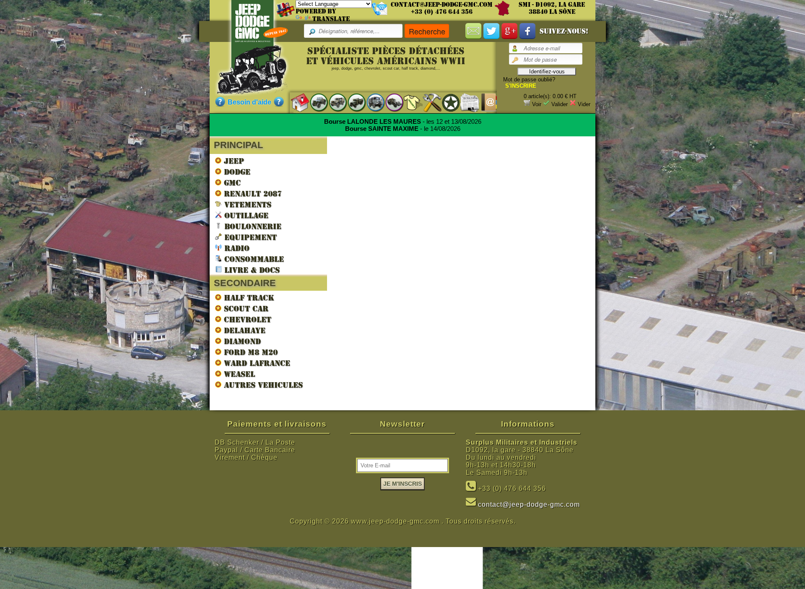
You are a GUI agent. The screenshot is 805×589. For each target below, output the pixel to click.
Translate (331, 18)
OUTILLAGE (245, 215)
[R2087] (371, 102)
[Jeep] (314, 102)
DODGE (235, 172)
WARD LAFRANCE (255, 363)
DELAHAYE (243, 330)
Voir (536, 104)
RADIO (235, 248)
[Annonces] (465, 102)
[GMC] (352, 102)
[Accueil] (295, 102)
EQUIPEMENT (249, 237)
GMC (231, 183)
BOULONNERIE (251, 226)
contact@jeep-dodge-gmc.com (442, 4)
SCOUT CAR (244, 308)
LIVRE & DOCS (251, 270)
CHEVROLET (246, 319)
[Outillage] (427, 102)
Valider (559, 104)
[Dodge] (333, 102)
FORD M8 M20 (249, 352)
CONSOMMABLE (253, 259)
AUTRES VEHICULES (262, 385)
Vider (584, 104)
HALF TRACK (247, 297)
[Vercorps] (409, 102)
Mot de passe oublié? (529, 79)
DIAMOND (241, 341)
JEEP (232, 161)
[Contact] (484, 102)
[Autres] (390, 102)
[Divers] (446, 102)
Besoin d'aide (249, 102)
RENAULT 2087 (251, 193)
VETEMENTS (246, 204)
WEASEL (238, 374)
